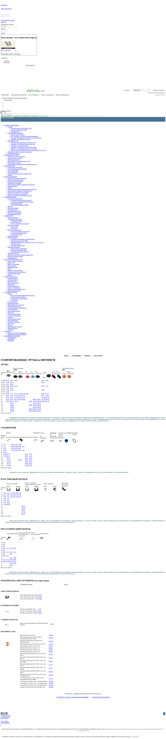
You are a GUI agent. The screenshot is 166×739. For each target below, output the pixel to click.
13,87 (19, 444)
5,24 (8, 498)
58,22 (26, 454)
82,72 (8, 454)
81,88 (26, 458)
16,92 (11, 384)
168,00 (31, 409)
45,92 (47, 380)
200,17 (27, 461)
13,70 (11, 561)
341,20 (27, 465)
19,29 (4, 504)
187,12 (47, 397)
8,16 (11, 554)
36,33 (14, 561)
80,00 (30, 401)
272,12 (20, 459)
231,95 (16, 399)
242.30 (50, 654)
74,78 (12, 450)
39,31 (14, 563)
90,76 (11, 401)
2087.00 (51, 681)
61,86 (30, 465)
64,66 (23, 399)
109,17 (27, 459)
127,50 (43, 399)
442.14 (50, 664)
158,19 (8, 401)
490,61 (35, 411)
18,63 (19, 448)
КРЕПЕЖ (87, 355)
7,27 (4, 500)
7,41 (4, 446)
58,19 (15, 386)
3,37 (11, 493)
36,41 (30, 461)
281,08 (12, 409)
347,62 (16, 401)
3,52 (8, 496)
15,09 (16, 446)
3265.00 (51, 683)
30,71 (11, 388)
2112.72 (51, 678)
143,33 (23, 510)
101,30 (43, 397)
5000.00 (51, 641)
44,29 (15, 380)
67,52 (11, 397)
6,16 (4, 548)
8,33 (8, 500)
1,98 (4, 493)
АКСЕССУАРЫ (98, 355)
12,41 (16, 444)
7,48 (11, 552)
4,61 (11, 496)
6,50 (11, 548)
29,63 (14, 557)
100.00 (40, 613)
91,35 (15, 393)
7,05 (4, 552)
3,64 (11, 495)
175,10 (16, 397)
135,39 (16, 395)
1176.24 (51, 644)
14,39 (7, 380)
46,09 (42, 390)
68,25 (26, 456)
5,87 (17, 495)
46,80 (42, 393)
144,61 (47, 395)
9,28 (4, 448)
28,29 (20, 393)
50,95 (30, 463)
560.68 (50, 671)
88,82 (34, 399)
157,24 (23, 512)
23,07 (42, 380)
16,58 (16, 448)
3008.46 (51, 687)
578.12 (50, 646)
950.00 (50, 651)
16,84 (19, 446)
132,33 (9, 459)
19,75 (11, 563)
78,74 (42, 395)
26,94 (14, 548)
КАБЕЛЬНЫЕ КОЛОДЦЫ (101, 697)
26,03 (11, 565)
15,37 (11, 380)
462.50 (50, 648)
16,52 (7, 382)
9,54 (4, 502)
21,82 (30, 459)
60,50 (12, 446)
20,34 (11, 382)
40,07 (42, 386)
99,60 (30, 405)
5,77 (4, 444)
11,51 (4, 559)
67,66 (12, 448)
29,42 (11, 390)
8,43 (11, 557)
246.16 (50, 668)
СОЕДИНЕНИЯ (76, 355)
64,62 (20, 399)
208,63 (31, 411)
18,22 (30, 458)
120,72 (23, 506)
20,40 (16, 450)
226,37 (23, 514)
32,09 (7, 393)
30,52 (42, 382)
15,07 (7, 384)
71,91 (47, 386)
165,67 (35, 403)
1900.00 (51, 638)
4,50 (23, 450)
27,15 (11, 393)
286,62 (27, 463)
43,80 (4, 454)
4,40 (17, 493)
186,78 (43, 401)
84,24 (7, 399)
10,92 (8, 502)
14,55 (30, 454)
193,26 (9, 461)
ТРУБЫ (66, 355)
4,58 (4, 498)
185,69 (35, 405)
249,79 (47, 399)
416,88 (9, 465)
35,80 (14, 559)
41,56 (20, 395)
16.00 (39, 611)
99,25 (8, 458)
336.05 (50, 661)
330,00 (35, 409)
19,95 (7, 390)
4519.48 (51, 685)
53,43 (12, 444)
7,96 (4, 556)
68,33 (11, 399)
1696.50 (51, 635)
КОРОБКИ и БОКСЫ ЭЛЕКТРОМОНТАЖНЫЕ (73, 697)
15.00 (40, 598)
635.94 (50, 649)
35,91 (7, 392)
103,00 (35, 401)
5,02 (4, 544)
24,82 (4, 452)
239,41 (35, 407)
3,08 (4, 496)
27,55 (14, 552)
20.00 (40, 597)
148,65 (12, 405)
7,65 (4, 554)
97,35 (47, 393)
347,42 (9, 463)
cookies (35, 729)
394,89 (12, 411)
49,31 (7, 395)
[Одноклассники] (4, 713)
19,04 (7, 386)
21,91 (7, 388)
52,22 (20, 397)
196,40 (12, 407)
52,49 (11, 395)
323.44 (50, 658)
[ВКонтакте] (2, 713)
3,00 (23, 446)
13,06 (4, 561)
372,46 (47, 401)
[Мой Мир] (7, 713)
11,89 (11, 559)
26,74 (11, 386)
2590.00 (51, 675)
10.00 (40, 595)
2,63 (4, 495)
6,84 (17, 496)
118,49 (12, 403)
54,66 (26, 393)
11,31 (4, 450)
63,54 (7, 397)
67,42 (4, 456)
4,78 (4, 542)
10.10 (39, 609)
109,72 (23, 508)
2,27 (8, 493)
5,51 (4, 546)
